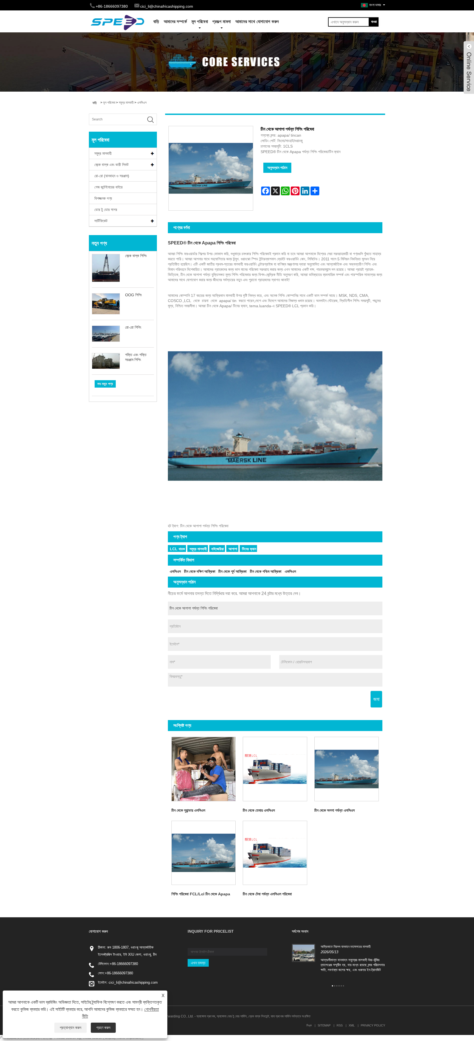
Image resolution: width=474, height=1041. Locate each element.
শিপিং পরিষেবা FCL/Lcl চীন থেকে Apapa (200, 894)
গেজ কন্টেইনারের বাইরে (108, 187)
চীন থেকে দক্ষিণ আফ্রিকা (199, 571)
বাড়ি (156, 21)
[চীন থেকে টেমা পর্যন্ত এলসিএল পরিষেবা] (275, 853)
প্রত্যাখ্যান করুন (70, 1027)
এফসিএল (290, 571)
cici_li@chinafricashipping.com (166, 6)
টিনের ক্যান (249, 549)
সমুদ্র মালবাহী (126, 103)
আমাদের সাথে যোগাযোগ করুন (257, 21)
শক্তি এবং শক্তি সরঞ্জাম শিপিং (135, 357)
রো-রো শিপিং (133, 327)
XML (352, 1025)
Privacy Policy (373, 1025)
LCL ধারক (177, 549)
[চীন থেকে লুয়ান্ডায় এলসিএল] (203, 769)
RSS (340, 1025)
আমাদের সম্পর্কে (175, 21)
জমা (376, 699)
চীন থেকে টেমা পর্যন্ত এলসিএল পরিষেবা (267, 894)
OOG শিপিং (133, 295)
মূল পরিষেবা (199, 21)
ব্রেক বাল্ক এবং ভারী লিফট (111, 164)
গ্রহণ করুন (103, 1027)
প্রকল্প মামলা (221, 21)
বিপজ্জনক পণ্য (103, 198)
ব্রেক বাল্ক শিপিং (136, 255)
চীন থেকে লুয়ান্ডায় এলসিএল (188, 810)
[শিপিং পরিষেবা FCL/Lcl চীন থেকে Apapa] (203, 853)
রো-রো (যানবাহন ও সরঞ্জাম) (111, 176)
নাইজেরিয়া (217, 549)
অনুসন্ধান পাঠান (277, 167)
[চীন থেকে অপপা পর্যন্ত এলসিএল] (346, 769)
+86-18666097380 (124, 964)
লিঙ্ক (309, 1025)
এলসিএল (141, 103)
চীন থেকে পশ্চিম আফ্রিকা (265, 571)
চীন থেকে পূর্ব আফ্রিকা (232, 571)
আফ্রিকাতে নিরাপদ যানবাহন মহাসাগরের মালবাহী (346, 947)
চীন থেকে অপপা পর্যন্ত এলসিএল (334, 810)
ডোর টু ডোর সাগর (105, 209)
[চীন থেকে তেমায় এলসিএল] (275, 769)
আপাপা (232, 549)
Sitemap (324, 1025)
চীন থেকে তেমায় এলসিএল (259, 810)
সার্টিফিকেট (101, 221)
